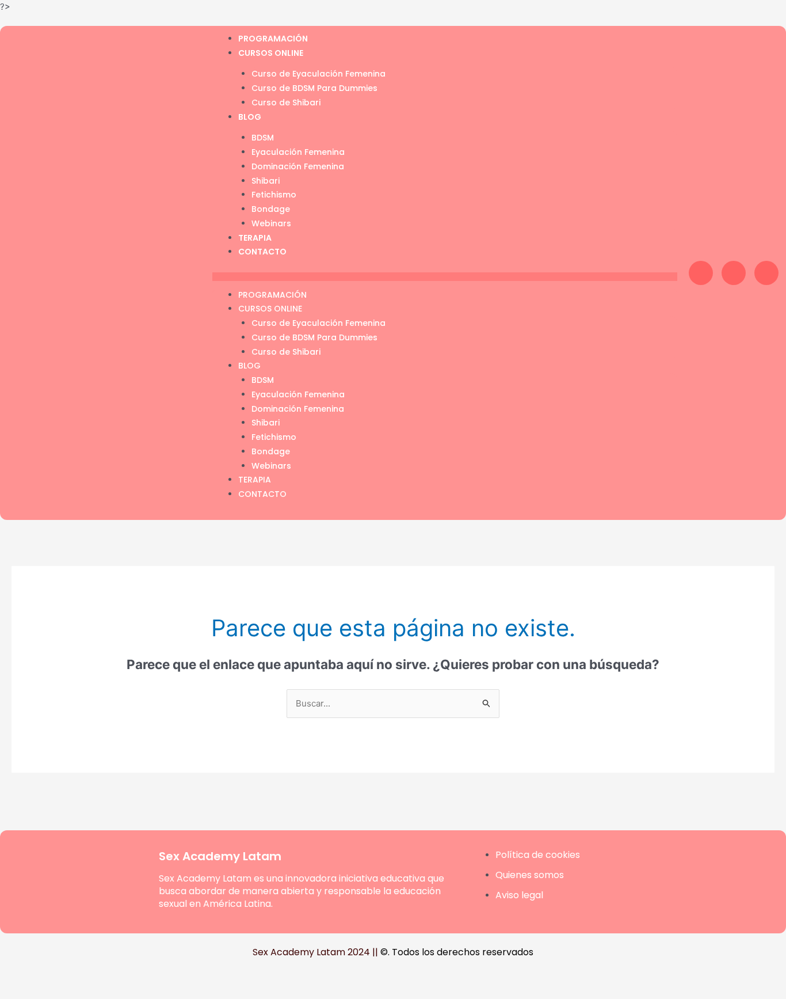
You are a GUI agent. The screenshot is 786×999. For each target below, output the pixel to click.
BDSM (262, 137)
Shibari (265, 181)
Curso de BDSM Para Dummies (314, 88)
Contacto (262, 251)
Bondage (270, 209)
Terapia (255, 238)
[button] (444, 276)
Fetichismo (273, 194)
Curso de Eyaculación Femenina (318, 73)
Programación (273, 38)
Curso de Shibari (285, 102)
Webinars (271, 223)
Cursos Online (270, 53)
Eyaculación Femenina (298, 152)
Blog (249, 117)
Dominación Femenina (297, 166)
